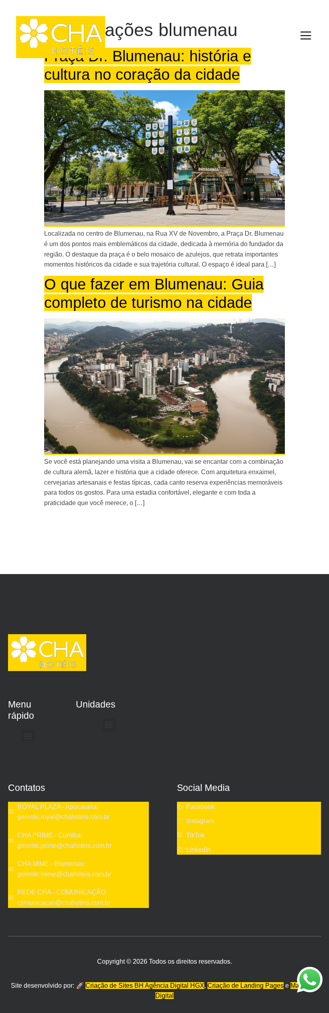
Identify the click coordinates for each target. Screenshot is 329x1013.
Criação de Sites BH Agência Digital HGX (144, 985)
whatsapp (310, 972)
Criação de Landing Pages (245, 985)
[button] (28, 735)
